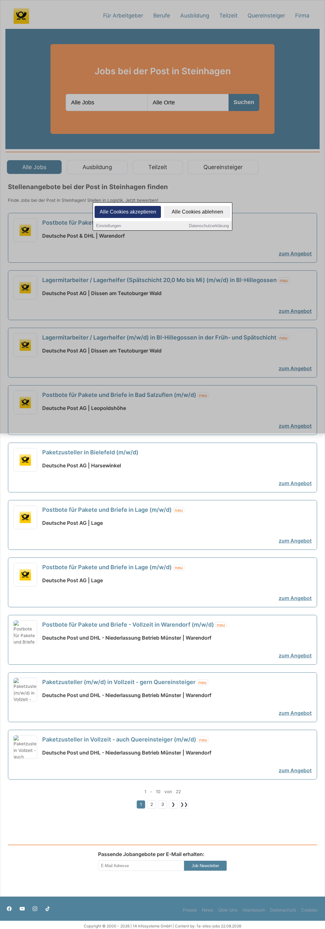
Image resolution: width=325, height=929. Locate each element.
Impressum (253, 910)
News (207, 910)
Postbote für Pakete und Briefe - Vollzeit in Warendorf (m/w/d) (133, 624)
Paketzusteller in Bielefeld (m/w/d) (90, 452)
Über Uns (227, 910)
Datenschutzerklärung (209, 225)
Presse (190, 910)
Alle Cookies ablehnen (197, 211)
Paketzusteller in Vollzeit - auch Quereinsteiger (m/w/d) (124, 739)
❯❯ (184, 804)
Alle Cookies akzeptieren (128, 211)
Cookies (309, 910)
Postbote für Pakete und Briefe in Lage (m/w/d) (112, 509)
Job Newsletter (205, 865)
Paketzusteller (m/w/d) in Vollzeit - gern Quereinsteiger (124, 682)
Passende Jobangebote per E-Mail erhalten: (151, 854)
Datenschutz (283, 910)
